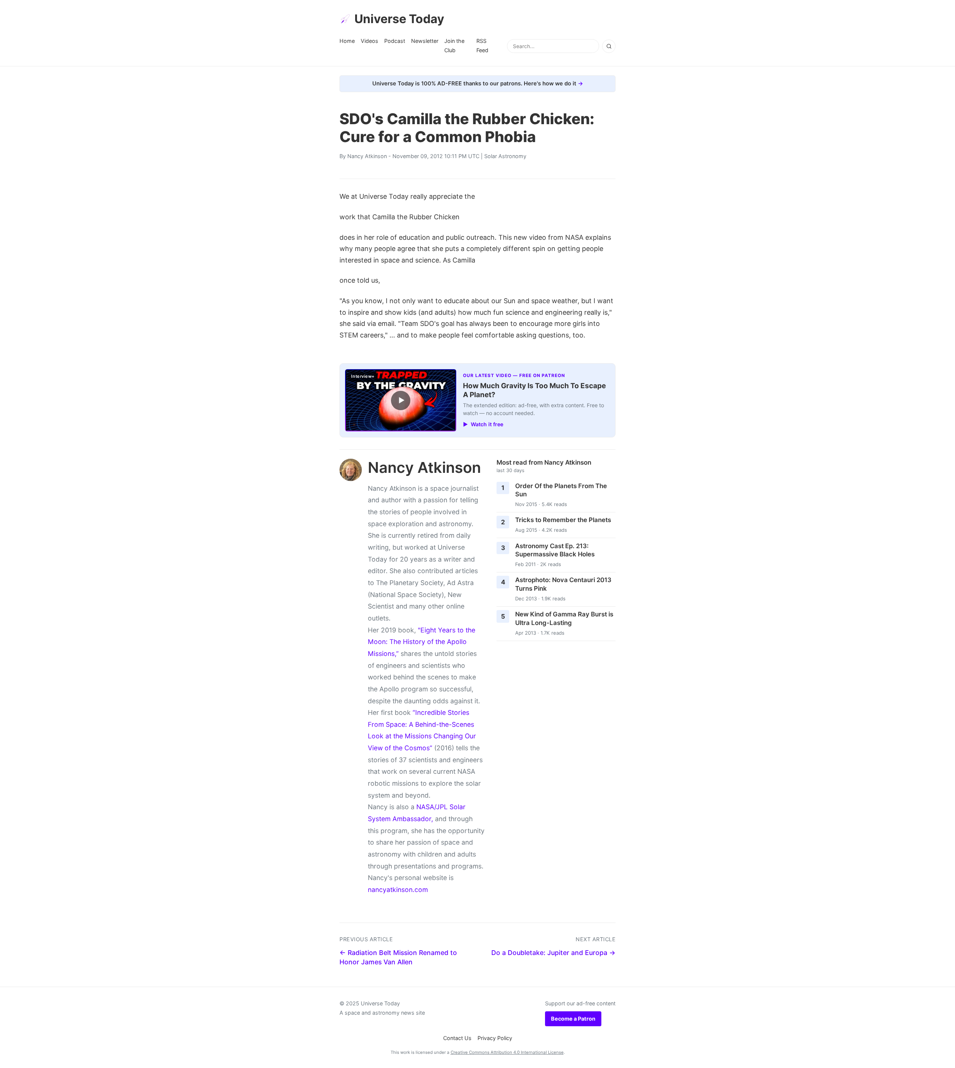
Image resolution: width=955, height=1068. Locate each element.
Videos (369, 41)
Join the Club (454, 45)
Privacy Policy (495, 1038)
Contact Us (457, 1038)
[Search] (609, 46)
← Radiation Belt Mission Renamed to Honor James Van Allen (398, 957)
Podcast (394, 41)
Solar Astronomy (505, 156)
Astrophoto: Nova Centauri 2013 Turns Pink (563, 584)
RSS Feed (482, 45)
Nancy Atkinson (367, 156)
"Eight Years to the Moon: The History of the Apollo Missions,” (421, 641)
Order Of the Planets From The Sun (561, 490)
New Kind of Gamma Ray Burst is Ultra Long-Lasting (564, 618)
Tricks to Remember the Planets (563, 520)
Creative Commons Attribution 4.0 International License (507, 1052)
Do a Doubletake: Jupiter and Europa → (553, 953)
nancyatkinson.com (398, 889)
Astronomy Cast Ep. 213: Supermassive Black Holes (555, 550)
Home (347, 41)
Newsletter (424, 41)
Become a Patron (573, 1018)
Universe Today (399, 19)
